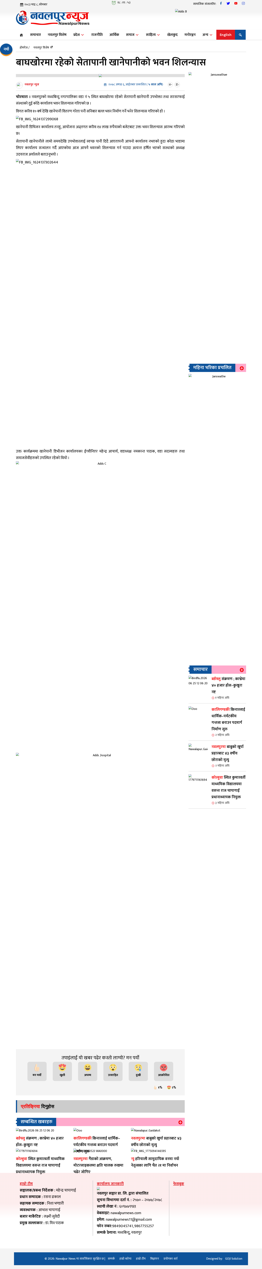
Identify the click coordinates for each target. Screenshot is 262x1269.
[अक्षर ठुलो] (178, 84)
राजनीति (97, 35)
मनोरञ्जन (190, 35)
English (226, 35)
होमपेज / (25, 47)
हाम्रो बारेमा (125, 1258)
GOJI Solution (233, 1258)
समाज (130, 35)
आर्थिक (114, 35)
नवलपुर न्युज (32, 84)
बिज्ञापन (154, 1258)
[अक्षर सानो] (171, 84)
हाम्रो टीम (141, 1258)
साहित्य (151, 35)
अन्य (206, 35)
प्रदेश (77, 35)
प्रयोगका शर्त (170, 1258)
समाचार (35, 35)
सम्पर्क (111, 1258)
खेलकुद (172, 35)
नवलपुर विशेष (57, 35)
